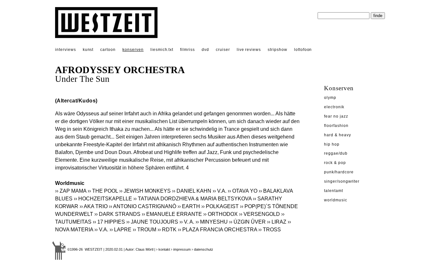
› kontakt (163, 249)
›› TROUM (144, 229)
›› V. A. (186, 222)
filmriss (187, 49)
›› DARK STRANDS (117, 214)
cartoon (108, 49)
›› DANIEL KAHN (191, 191)
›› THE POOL (103, 191)
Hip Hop (332, 144)
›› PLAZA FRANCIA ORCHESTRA (217, 229)
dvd (205, 49)
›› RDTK (167, 229)
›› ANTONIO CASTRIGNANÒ (142, 206)
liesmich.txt (162, 49)
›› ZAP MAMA (70, 191)
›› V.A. (219, 191)
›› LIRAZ (276, 222)
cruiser (223, 49)
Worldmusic (335, 200)
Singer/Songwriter (341, 181)
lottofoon (303, 49)
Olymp (330, 98)
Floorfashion (336, 126)
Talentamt (333, 191)
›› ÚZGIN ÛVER (247, 222)
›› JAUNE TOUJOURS (152, 222)
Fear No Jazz (336, 116)
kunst (88, 49)
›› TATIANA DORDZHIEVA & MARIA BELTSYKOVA (192, 198)
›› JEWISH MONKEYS (145, 191)
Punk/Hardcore (338, 172)
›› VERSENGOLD (259, 214)
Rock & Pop (335, 163)
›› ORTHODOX (220, 214)
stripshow (277, 49)
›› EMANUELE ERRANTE (172, 214)
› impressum (181, 249)
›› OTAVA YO (242, 191)
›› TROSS (269, 229)
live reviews (249, 49)
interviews (65, 49)
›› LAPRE (120, 229)
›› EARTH (188, 206)
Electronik (334, 107)
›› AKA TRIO (94, 206)
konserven (133, 49)
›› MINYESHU (212, 222)
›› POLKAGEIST (220, 206)
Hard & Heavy (337, 135)
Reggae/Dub (336, 153)
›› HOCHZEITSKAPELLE (103, 198)
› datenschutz (202, 249)
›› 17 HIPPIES (109, 222)
